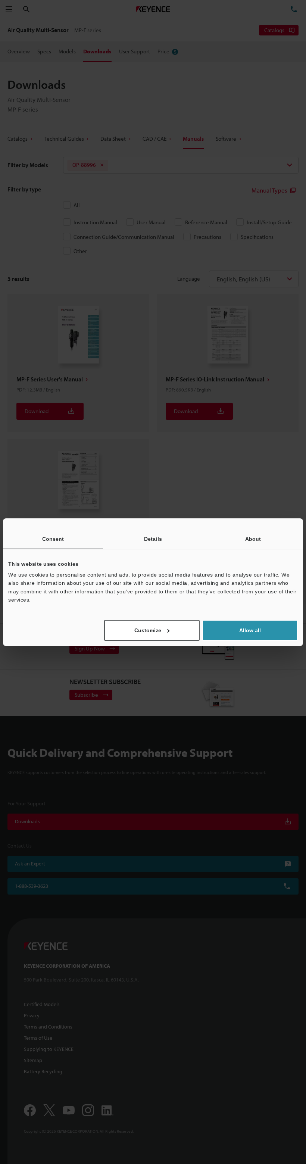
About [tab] (253, 539)
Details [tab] (153, 539)
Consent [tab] (53, 539)
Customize (147, 630)
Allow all (250, 630)
